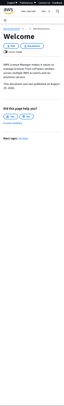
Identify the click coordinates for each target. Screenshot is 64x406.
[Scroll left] (19, 11)
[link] (41, 28)
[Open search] (57, 11)
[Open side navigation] (5, 20)
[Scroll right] (49, 11)
